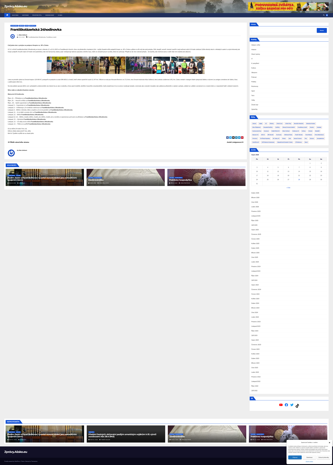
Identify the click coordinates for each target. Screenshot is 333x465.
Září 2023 (254, 335)
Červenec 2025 (256, 234)
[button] (329, 442)
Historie (25, 15)
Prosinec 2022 (256, 377)
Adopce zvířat (255, 45)
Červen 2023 (255, 349)
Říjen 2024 (254, 275)
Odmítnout (309, 457)
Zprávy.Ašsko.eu (15, 6)
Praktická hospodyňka (180, 180)
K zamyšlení (255, 63)
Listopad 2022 (255, 381)
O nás (60, 15)
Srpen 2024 (255, 285)
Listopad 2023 (255, 326)
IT (252, 59)
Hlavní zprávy (14, 25)
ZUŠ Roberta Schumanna (268, 142)
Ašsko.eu (22, 183)
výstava (312, 138)
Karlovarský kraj (257, 131)
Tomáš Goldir (105, 439)
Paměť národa (298, 134)
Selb (290, 138)
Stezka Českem (298, 138)
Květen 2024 (255, 298)
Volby (253, 100)
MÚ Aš (263, 134)
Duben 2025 (255, 248)
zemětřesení (256, 142)
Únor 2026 (254, 202)
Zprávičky (254, 109)
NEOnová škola (288, 134)
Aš (266, 123)
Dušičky (278, 127)
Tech (252, 95)
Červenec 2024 (256, 289)
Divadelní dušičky (268, 127)
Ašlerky (272, 123)
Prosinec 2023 (256, 321)
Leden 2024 (255, 317)
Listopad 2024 (255, 271)
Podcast (254, 77)
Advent (254, 123)
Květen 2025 (255, 243)
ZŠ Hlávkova (298, 142)
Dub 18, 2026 (94, 439)
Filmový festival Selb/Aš (289, 127)
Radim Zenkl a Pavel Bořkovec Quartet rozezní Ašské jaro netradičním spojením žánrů (42, 179)
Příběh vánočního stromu (19, 142)
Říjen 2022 (254, 386)
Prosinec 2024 (256, 266)
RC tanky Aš (276, 138)
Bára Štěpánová (257, 127)
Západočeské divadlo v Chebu (284, 142)
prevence (255, 138)
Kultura (15, 15)
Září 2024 (254, 280)
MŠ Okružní (270, 134)
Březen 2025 (255, 252)
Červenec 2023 (256, 344)
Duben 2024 (255, 303)
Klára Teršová (286, 131)
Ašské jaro (279, 123)
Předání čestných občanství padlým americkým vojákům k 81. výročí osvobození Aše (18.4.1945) (122, 435)
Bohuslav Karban (310, 123)
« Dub (288, 187)
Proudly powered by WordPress (12, 461)
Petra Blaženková (319, 134)
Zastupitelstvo (320, 138)
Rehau (284, 138)
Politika (253, 81)
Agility (260, 123)
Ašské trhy (288, 123)
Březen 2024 (255, 308)
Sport (26, 25)
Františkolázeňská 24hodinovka (37, 37)
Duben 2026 (255, 193)
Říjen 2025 (254, 220)
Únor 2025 (254, 257)
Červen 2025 (255, 239)
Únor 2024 (254, 312)
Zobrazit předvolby (323, 457)
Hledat (253, 24)
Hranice (312, 127)
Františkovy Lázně (51, 37)
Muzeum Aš (255, 134)
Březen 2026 (255, 197)
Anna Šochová (104, 183)
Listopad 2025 (255, 216)
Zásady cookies (309, 461)
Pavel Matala (309, 134)
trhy (306, 138)
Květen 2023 (255, 354)
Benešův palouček (298, 123)
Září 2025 (254, 225)
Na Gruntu (278, 134)
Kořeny (304, 131)
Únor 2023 (254, 367)
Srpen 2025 (255, 229)
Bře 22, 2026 (256, 439)
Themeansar (34, 461)
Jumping (319, 127)
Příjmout (295, 457)
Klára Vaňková (23, 35)
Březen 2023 (255, 363)
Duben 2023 (255, 358)
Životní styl (37, 15)
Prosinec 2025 (256, 211)
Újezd (306, 142)
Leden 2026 (255, 206)
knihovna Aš (296, 131)
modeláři (317, 131)
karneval (266, 131)
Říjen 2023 (254, 331)
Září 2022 (254, 390)
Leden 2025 (255, 262)
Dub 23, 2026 (13, 439)
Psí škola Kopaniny (265, 138)
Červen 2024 (255, 294)
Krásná (310, 131)
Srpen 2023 (255, 340)
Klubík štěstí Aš (275, 131)
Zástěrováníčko (96, 180)
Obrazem (21, 25)
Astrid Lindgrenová (234, 142)
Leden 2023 (255, 372)
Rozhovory (49, 15)
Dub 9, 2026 (174, 439)
